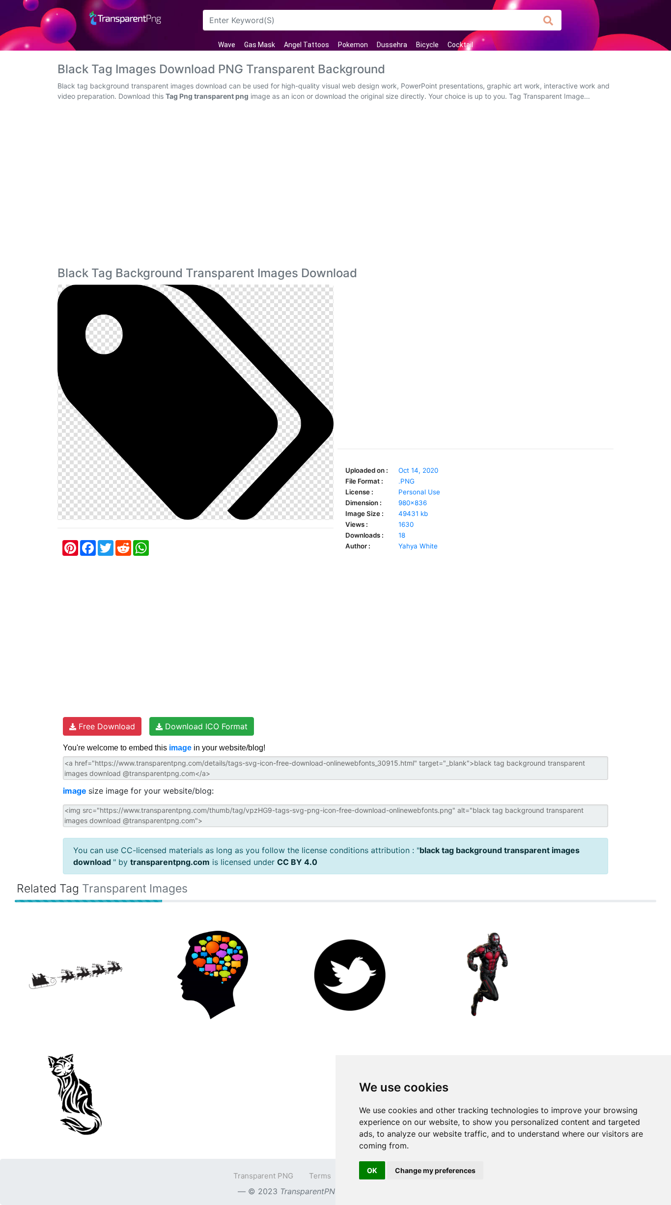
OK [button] (372, 1170)
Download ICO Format (205, 726)
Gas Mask (259, 45)
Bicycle (427, 45)
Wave (226, 45)
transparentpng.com (170, 862)
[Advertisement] (335, 186)
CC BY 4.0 (297, 862)
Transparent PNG (263, 1175)
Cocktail (460, 45)
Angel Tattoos (306, 45)
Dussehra (392, 45)
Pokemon (353, 45)
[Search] (548, 20)
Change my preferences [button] (435, 1170)
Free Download (105, 726)
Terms (320, 1175)
